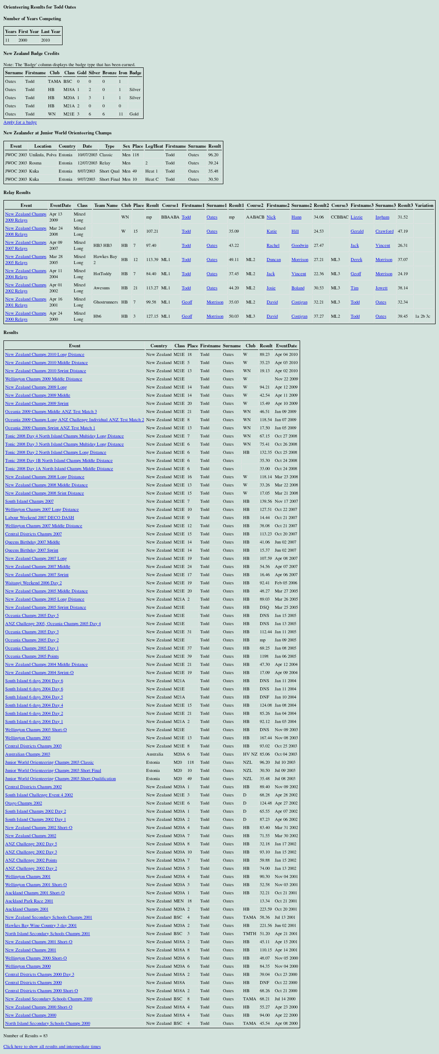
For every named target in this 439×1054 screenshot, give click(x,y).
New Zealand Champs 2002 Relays (25, 288)
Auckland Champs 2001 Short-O (35, 893)
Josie (271, 288)
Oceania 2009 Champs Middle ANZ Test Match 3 (51, 411)
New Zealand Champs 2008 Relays (25, 231)
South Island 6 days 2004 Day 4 (34, 705)
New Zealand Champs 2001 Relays (25, 302)
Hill (295, 231)
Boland (298, 288)
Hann (296, 217)
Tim (354, 288)
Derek (356, 259)
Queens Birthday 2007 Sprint (31, 550)
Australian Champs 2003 (27, 754)
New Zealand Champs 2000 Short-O (38, 1007)
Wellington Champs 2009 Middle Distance (43, 379)
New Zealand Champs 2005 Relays (25, 259)
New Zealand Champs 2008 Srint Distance (44, 493)
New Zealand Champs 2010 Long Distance (44, 354)
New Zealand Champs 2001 (30, 950)
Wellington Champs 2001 (28, 876)
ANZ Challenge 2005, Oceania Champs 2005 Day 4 (53, 623)
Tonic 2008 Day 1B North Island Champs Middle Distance (59, 460)
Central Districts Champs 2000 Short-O (41, 990)
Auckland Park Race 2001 (29, 901)
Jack (355, 245)
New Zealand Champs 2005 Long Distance (44, 599)
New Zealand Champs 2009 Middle (37, 395)
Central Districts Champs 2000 (33, 982)
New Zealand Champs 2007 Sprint (37, 574)
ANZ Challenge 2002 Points (31, 860)
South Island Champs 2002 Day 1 (35, 819)
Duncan (274, 259)
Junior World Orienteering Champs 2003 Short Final (53, 770)
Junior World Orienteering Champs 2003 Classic (49, 762)
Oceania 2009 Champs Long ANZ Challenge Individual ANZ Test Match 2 (74, 419)
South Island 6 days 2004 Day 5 (34, 697)
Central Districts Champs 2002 (33, 787)
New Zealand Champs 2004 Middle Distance (46, 664)
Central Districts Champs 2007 (33, 534)
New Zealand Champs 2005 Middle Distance (46, 591)
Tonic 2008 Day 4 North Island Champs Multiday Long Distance (64, 436)
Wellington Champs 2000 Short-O (36, 958)
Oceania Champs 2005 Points (32, 656)
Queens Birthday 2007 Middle (32, 542)
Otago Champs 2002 (23, 803)
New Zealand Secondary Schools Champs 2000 (48, 999)
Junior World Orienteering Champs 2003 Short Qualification (60, 778)
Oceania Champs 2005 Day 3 (32, 632)
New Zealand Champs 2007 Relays (25, 245)
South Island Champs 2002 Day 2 (35, 811)
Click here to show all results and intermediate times (52, 1046)
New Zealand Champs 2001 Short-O (38, 942)
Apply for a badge (20, 122)
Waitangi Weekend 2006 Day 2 (33, 583)
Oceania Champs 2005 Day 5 (32, 615)
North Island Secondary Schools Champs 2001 (47, 933)
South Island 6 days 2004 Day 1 (34, 721)
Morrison (300, 259)
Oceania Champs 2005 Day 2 (32, 640)
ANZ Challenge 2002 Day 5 (31, 844)
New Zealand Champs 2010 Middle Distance (46, 362)
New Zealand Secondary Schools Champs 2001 (48, 917)
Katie (272, 231)
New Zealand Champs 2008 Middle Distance (46, 485)
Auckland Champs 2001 (26, 909)
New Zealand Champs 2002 (30, 835)
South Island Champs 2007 (29, 501)
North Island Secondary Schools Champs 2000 (47, 1023)
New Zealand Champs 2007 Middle (37, 566)
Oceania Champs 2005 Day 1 (32, 648)
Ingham (382, 217)
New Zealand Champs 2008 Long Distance (44, 477)
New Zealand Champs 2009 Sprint (37, 403)
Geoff (356, 273)
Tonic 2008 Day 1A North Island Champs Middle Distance (59, 468)
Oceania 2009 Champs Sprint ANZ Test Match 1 (50, 428)
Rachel (273, 245)
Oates (212, 217)
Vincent (383, 245)
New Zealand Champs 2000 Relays (25, 316)
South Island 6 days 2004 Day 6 (34, 680)
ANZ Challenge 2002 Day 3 (31, 852)
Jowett (382, 288)
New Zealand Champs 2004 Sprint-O (39, 672)
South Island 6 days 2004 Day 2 (34, 713)
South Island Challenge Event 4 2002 (39, 795)
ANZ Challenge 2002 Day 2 (31, 868)
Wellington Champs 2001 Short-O (36, 884)
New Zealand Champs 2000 (30, 1015)
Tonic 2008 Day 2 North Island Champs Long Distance (55, 452)
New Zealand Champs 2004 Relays (25, 273)
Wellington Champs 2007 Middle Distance (43, 525)
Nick (271, 217)
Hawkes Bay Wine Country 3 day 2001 (41, 925)
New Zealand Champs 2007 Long (36, 558)
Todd (186, 217)
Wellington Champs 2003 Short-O (36, 729)
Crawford (385, 231)
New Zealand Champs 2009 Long (36, 387)
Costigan (299, 302)
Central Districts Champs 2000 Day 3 (39, 974)
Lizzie (357, 217)
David (272, 302)
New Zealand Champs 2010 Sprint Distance (45, 371)
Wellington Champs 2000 (28, 966)
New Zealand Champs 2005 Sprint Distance (45, 607)
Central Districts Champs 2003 (33, 746)
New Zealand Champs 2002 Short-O (38, 827)
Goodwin (300, 245)
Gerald (357, 231)
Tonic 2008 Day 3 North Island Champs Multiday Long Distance (64, 444)
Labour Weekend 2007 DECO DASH (39, 517)
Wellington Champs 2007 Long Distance (42, 509)
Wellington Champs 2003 (28, 738)
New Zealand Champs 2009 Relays (25, 217)
